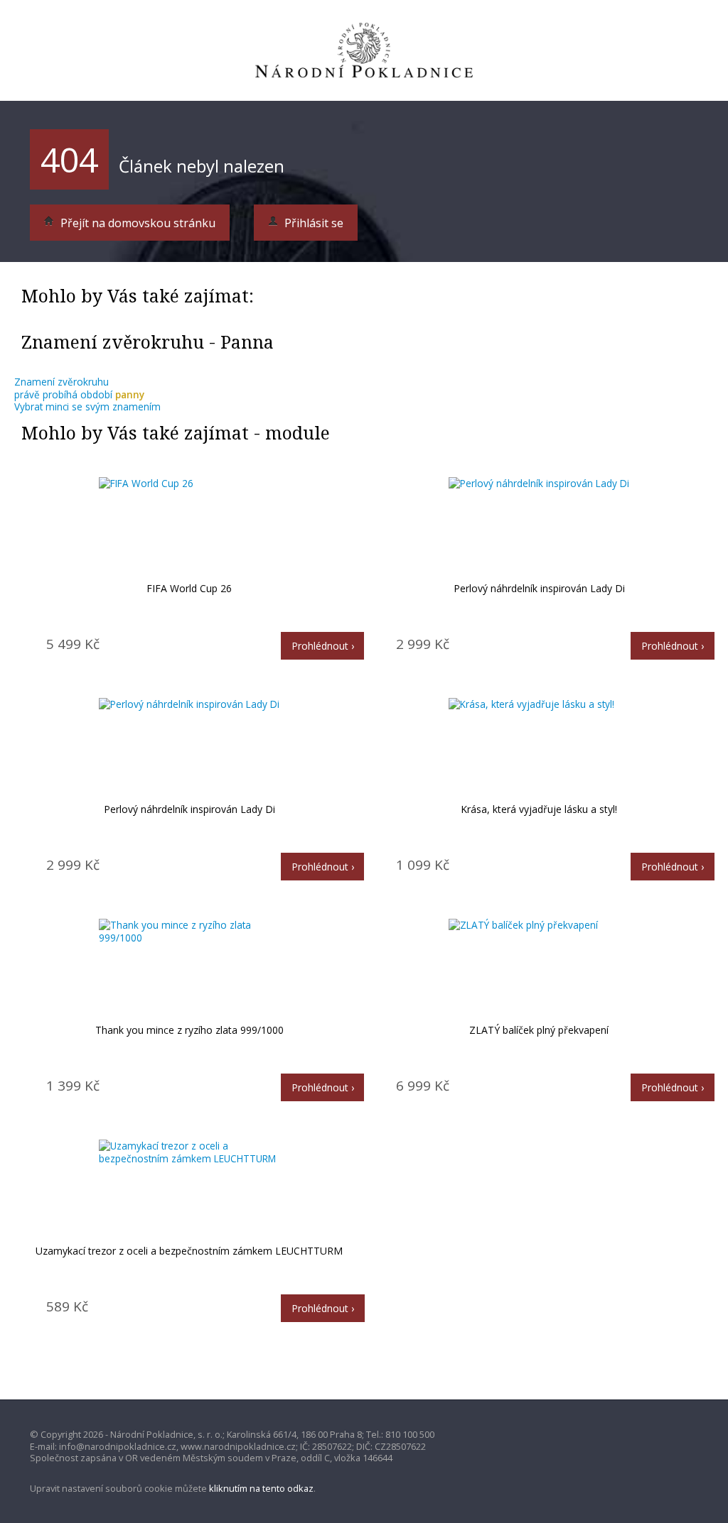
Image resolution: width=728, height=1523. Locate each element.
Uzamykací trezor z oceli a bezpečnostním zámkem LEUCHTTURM (189, 1250)
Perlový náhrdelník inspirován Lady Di (539, 588)
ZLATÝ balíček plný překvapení (539, 1030)
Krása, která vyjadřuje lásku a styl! (539, 809)
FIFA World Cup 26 (189, 588)
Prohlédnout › (322, 646)
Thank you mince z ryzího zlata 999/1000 (189, 1030)
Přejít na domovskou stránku (136, 223)
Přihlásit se (312, 223)
